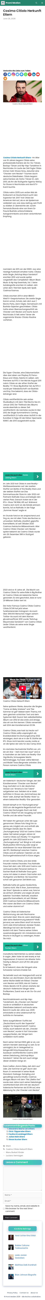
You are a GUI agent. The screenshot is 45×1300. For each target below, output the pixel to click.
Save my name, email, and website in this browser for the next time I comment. (22, 1208)
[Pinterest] (30, 74)
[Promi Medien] (3, 3)
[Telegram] (9, 74)
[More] (5, 78)
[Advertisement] (22, 46)
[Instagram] (13, 74)
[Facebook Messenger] (21, 74)
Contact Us (24, 1293)
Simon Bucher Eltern (17, 1139)
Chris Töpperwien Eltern (19, 1131)
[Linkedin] (34, 74)
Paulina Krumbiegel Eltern (20, 1134)
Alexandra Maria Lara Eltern (21, 1129)
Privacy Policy (12, 1293)
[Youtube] (38, 74)
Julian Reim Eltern (16, 1136)
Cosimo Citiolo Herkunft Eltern (17, 157)
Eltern (8, 1146)
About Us (34, 1293)
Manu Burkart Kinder (15, 1152)
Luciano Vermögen (14, 1155)
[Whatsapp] (25, 74)
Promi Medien (13, 2)
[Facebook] (5, 74)
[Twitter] (17, 74)
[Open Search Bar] (36, 3)
